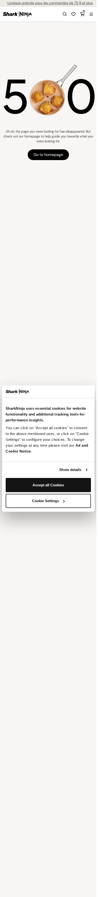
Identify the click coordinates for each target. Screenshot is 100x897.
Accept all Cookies (48, 485)
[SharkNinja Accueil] (17, 14)
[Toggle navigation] (91, 14)
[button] (64, 14)
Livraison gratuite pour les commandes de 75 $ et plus (50, 3)
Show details (70, 470)
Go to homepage (48, 154)
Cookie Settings (45, 501)
